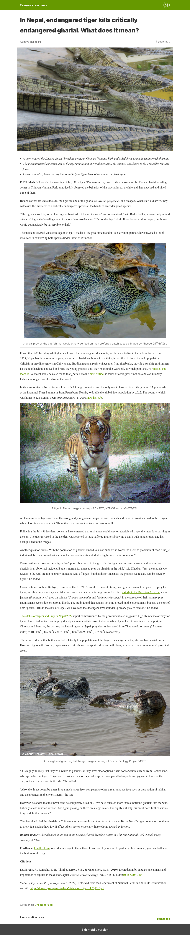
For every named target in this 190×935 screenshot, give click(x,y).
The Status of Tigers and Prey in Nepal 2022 (46, 616)
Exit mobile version (95, 929)
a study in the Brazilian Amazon (141, 592)
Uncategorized (44, 904)
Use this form (42, 848)
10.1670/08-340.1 (133, 875)
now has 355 (94, 397)
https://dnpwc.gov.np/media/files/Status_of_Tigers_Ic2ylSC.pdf (67, 888)
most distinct (97, 374)
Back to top (163, 918)
